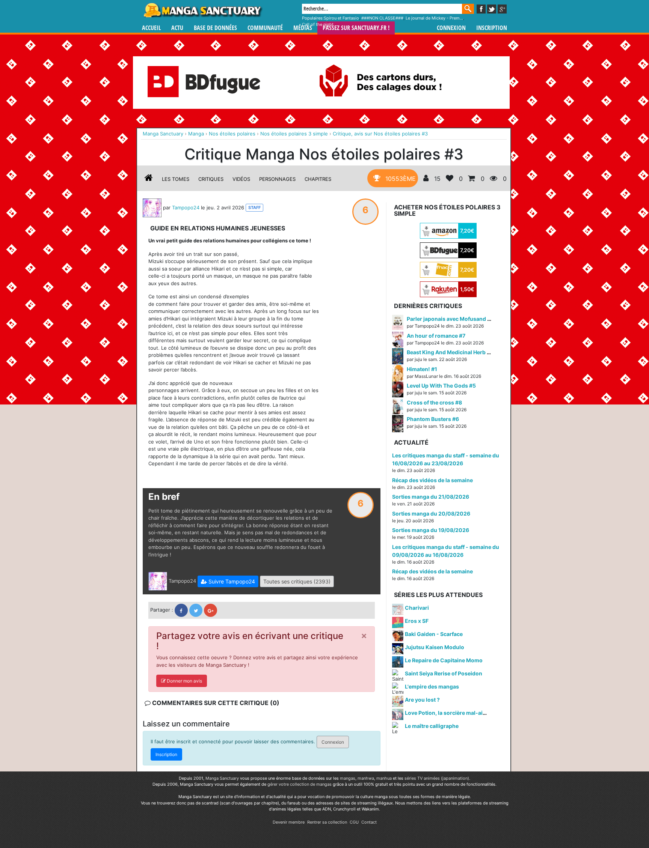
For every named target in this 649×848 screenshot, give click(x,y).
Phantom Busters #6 (433, 419)
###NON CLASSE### (382, 18)
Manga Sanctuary (222, 778)
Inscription (491, 28)
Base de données (215, 28)
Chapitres (318, 179)
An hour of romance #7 (436, 335)
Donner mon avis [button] (184, 681)
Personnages (277, 179)
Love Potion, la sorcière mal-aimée (449, 713)
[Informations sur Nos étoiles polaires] (149, 179)
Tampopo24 (185, 207)
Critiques (210, 179)
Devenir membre (289, 822)
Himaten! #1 (422, 369)
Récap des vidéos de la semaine (432, 480)
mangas (347, 778)
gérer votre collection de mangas (299, 784)
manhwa (366, 778)
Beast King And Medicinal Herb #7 (450, 352)
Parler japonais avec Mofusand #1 (450, 319)
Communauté (265, 28)
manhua (384, 778)
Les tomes (175, 179)
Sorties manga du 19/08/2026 (430, 530)
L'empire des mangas (432, 686)
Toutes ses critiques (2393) (297, 581)
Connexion (451, 28)
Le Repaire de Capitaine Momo (444, 660)
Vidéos (241, 179)
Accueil (151, 28)
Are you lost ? (422, 699)
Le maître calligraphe (432, 726)
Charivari (417, 607)
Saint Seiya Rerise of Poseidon (443, 673)
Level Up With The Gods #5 (441, 385)
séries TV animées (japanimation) (436, 778)
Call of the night (318, 24)
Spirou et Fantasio (341, 18)
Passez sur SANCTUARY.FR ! (356, 28)
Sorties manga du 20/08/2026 (431, 513)
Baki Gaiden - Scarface (434, 634)
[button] (228, 581)
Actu (177, 28)
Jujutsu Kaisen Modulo (434, 647)
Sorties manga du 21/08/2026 (430, 496)
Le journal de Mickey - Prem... (434, 18)
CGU (354, 822)
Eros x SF (417, 621)
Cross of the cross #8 (434, 402)
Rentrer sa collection (327, 822)
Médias (302, 28)
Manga (202, 10)
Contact (369, 822)
